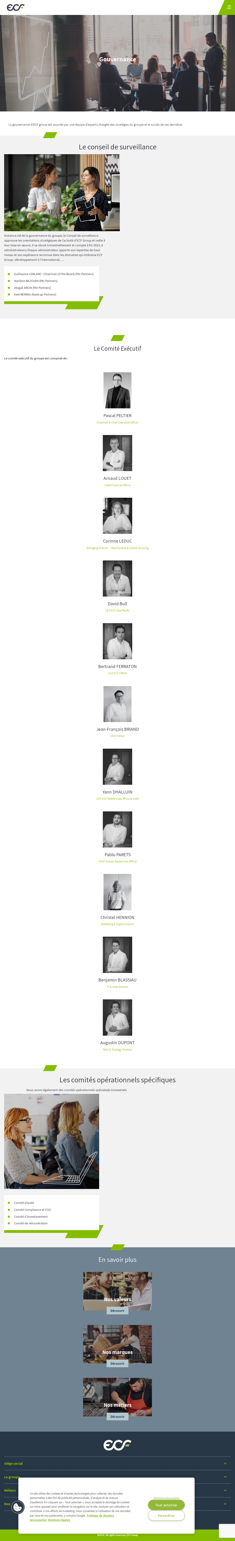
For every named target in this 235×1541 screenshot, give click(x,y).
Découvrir (117, 1310)
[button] (17, 1507)
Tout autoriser (166, 1505)
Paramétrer (166, 1515)
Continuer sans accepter (166, 1497)
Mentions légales (59, 1520)
